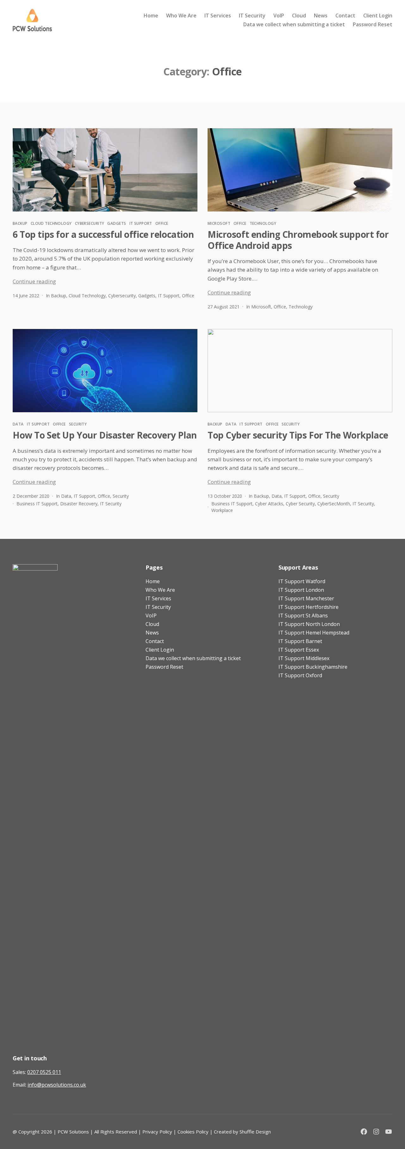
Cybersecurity (89, 223)
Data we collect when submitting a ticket (294, 25)
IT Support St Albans (303, 615)
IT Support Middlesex (303, 658)
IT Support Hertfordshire (308, 606)
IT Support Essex (298, 649)
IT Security (252, 16)
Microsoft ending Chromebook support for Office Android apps (298, 239)
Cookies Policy (193, 1131)
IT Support (140, 223)
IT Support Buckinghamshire (312, 666)
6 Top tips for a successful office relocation (103, 234)
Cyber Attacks (269, 504)
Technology (263, 223)
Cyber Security (300, 504)
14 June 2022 (26, 296)
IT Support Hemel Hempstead (313, 632)
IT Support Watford (301, 581)
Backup (20, 223)
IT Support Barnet (300, 641)
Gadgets (116, 223)
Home (151, 16)
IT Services (217, 16)
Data (18, 424)
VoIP (278, 16)
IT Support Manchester (306, 598)
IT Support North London (309, 624)
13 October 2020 (225, 496)
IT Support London (301, 589)
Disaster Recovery (78, 504)
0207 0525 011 (44, 1072)
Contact (345, 16)
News (320, 16)
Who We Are (181, 16)
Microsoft (219, 223)
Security (78, 424)
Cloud (299, 16)
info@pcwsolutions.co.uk (57, 1084)
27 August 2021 (224, 307)
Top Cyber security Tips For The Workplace (298, 435)
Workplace (222, 510)
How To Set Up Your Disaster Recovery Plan (105, 435)
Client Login (377, 16)
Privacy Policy (157, 1131)
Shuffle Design (255, 1131)
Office (161, 223)
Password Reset (372, 25)
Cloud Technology (51, 223)
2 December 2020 (31, 496)
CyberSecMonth (333, 504)
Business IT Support (37, 504)
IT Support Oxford (300, 675)
